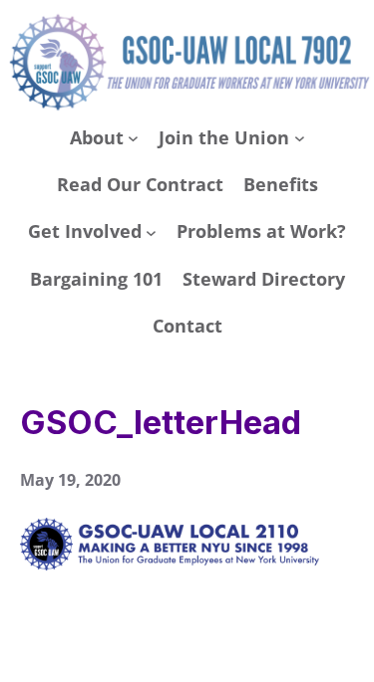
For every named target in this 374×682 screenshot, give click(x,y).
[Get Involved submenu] (151, 232)
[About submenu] (133, 137)
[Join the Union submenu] (299, 137)
